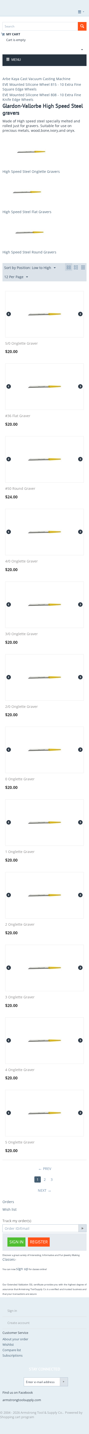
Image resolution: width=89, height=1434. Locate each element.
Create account (18, 1323)
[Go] (82, 1228)
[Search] (82, 26)
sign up (22, 1268)
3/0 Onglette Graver (21, 634)
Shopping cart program (17, 1417)
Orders (8, 1201)
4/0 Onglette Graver (21, 561)
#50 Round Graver (20, 489)
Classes (8, 1259)
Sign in (16, 1242)
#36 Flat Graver (17, 416)
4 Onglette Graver (20, 1070)
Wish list (9, 1209)
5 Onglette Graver (20, 1142)
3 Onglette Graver (20, 997)
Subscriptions (12, 1355)
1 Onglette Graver (20, 852)
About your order (15, 1339)
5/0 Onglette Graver (21, 343)
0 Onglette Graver (20, 779)
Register (39, 1242)
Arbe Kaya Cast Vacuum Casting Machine (36, 78)
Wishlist (8, 1344)
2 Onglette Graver (20, 924)
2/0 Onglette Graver (21, 707)
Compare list (11, 1350)
